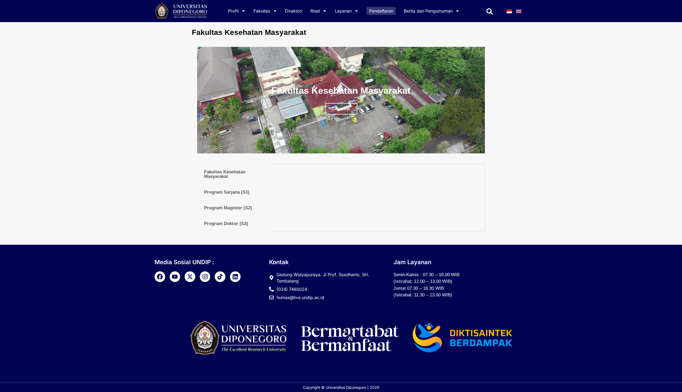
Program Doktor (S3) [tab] (226, 223)
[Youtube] (175, 276)
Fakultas (262, 11)
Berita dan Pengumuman (428, 11)
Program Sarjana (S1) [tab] (227, 192)
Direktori (293, 11)
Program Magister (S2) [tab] (228, 207)
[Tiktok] (220, 276)
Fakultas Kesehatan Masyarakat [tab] (224, 174)
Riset (315, 11)
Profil (233, 11)
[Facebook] (160, 276)
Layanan (343, 11)
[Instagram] (205, 276)
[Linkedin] (235, 276)
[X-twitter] (190, 276)
